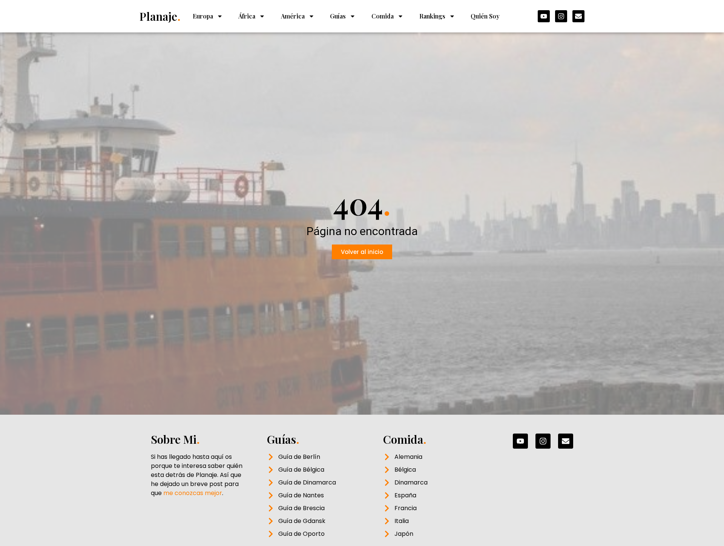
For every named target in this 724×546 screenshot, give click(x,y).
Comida (382, 16)
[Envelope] (578, 16)
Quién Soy (485, 16)
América (293, 16)
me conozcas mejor (192, 493)
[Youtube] (544, 16)
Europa (203, 16)
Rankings (432, 16)
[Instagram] (561, 16)
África (246, 16)
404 (362, 203)
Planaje (160, 16)
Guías (338, 16)
